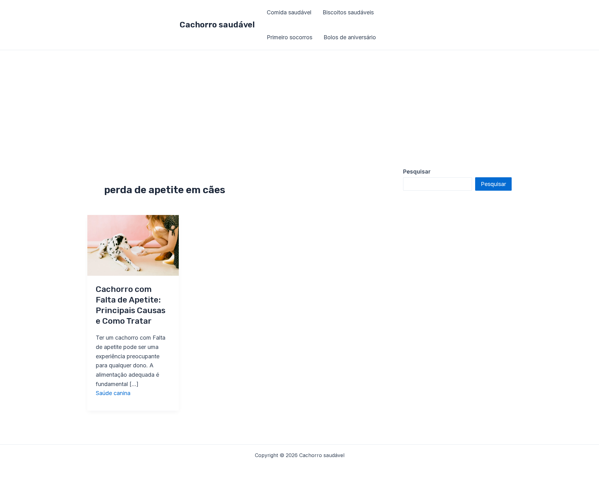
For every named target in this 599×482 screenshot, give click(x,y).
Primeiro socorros (289, 37)
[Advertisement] (299, 97)
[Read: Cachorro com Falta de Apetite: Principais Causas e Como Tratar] (133, 244)
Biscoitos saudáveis (348, 12)
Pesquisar (493, 184)
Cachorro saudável (217, 25)
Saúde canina (113, 393)
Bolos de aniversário (350, 37)
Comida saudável (289, 12)
